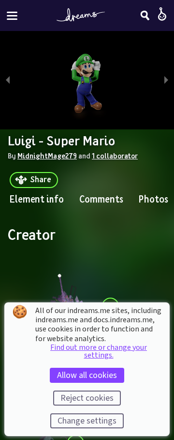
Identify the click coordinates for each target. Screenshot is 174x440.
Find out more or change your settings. (98, 351)
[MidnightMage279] (65, 299)
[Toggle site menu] (12, 15)
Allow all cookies (87, 375)
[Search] (145, 15)
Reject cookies (87, 398)
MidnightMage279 (47, 155)
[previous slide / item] (7, 80)
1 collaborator (115, 155)
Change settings (87, 421)
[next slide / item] (166, 80)
